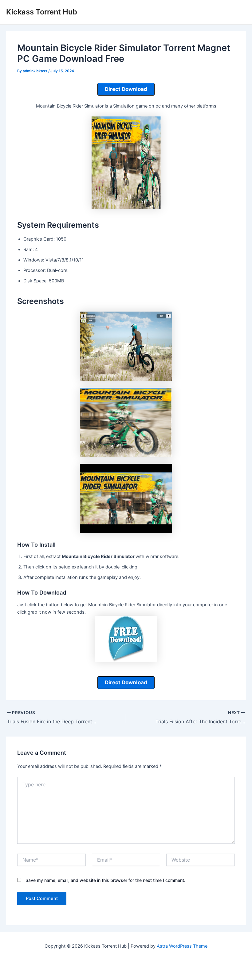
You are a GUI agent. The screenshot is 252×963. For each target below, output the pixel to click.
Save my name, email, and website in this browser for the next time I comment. (105, 880)
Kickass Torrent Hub (41, 11)
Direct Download (126, 89)
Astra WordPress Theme (182, 946)
